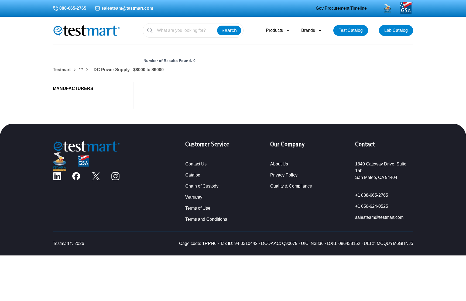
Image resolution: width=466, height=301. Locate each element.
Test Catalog (351, 30)
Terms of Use (197, 208)
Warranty (193, 197)
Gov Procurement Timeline (341, 8)
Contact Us (196, 164)
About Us (279, 164)
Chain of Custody (201, 186)
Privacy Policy (283, 175)
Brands (308, 30)
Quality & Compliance (291, 186)
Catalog (192, 175)
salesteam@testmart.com (127, 8)
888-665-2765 (72, 8)
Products (274, 30)
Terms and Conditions (206, 219)
